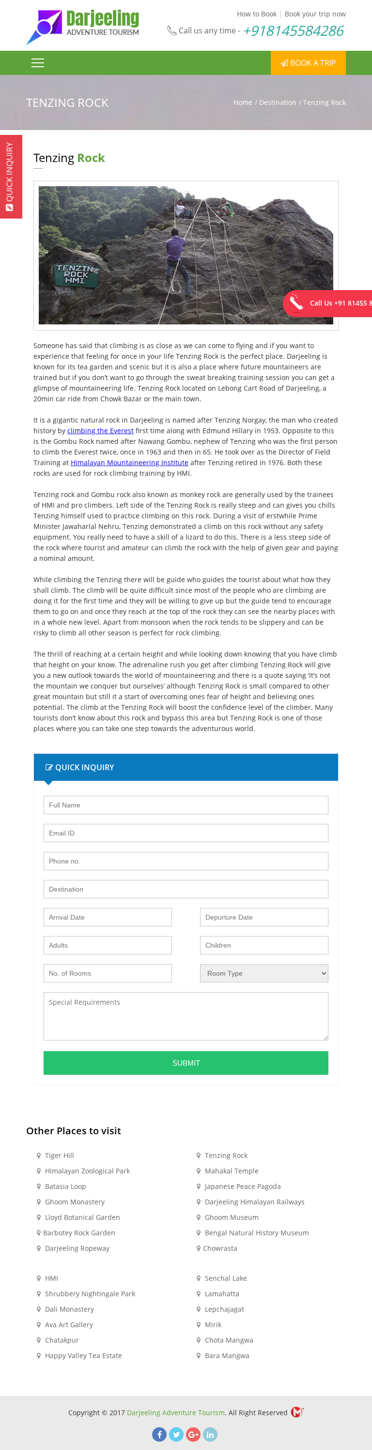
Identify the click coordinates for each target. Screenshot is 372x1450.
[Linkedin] (210, 1434)
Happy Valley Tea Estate (82, 1355)
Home (242, 102)
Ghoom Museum (231, 1217)
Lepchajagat (223, 1309)
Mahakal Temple (231, 1170)
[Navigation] (37, 63)
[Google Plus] (193, 1434)
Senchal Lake (225, 1278)
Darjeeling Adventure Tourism (176, 1412)
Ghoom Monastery (74, 1201)
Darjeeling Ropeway (76, 1248)
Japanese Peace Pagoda (242, 1186)
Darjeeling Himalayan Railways (254, 1201)
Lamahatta (221, 1293)
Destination (277, 102)
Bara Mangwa (226, 1355)
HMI (50, 1278)
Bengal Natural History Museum (256, 1232)
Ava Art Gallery (68, 1324)
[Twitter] (176, 1434)
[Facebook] (159, 1434)
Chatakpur (61, 1340)
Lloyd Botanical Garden (81, 1217)
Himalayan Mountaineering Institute (129, 462)
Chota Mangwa (228, 1340)
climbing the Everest (100, 430)
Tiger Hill (58, 1155)
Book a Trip (312, 63)
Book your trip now (315, 13)
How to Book (257, 13)
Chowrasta (220, 1248)
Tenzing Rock (225, 1155)
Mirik (212, 1324)
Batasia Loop (64, 1186)
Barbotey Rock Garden (79, 1232)
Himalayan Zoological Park (86, 1170)
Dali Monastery (68, 1309)
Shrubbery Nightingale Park (89, 1293)
